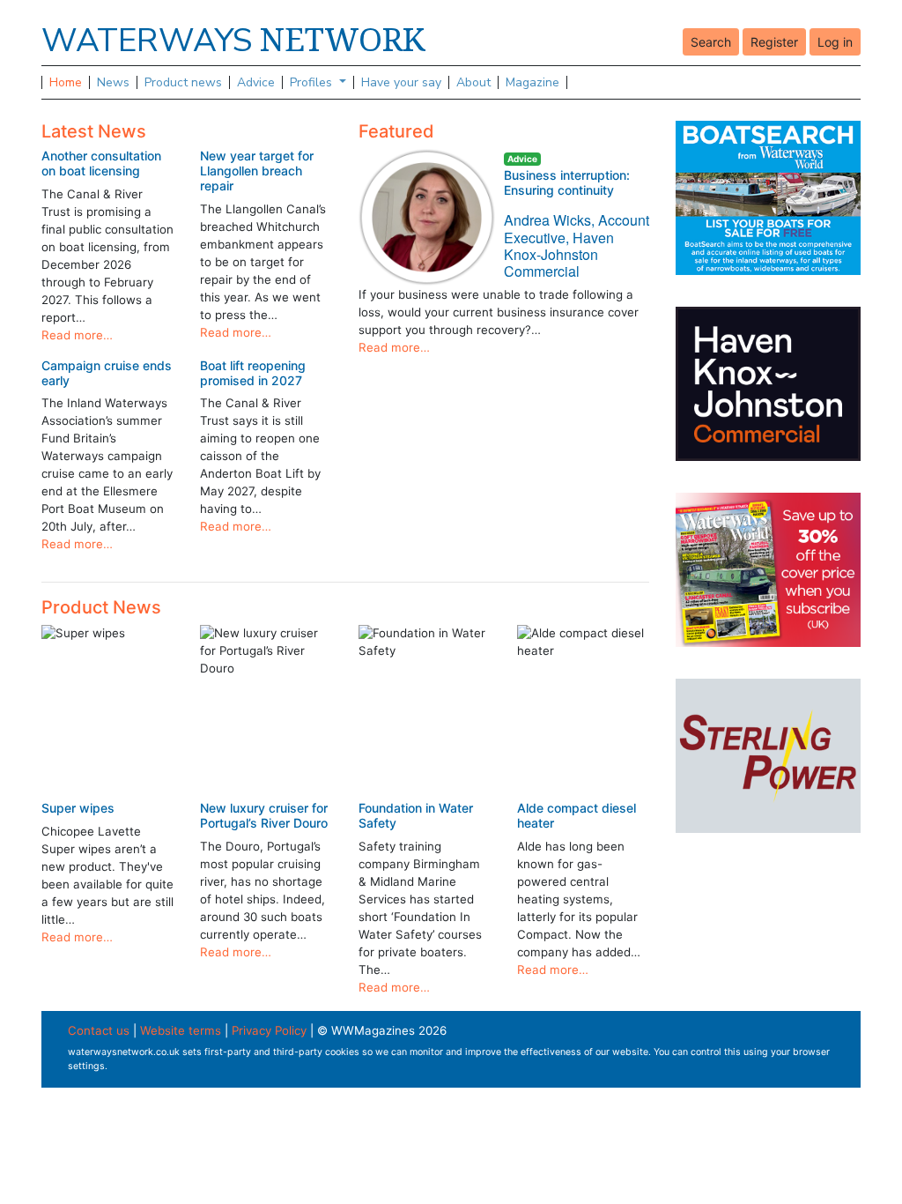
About (473, 82)
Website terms (180, 1030)
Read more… (77, 335)
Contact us (98, 1030)
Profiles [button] (313, 82)
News (113, 82)
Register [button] (774, 41)
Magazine (532, 82)
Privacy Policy (269, 1030)
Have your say (401, 82)
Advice (256, 82)
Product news (183, 82)
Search (711, 41)
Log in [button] (835, 41)
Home (65, 82)
